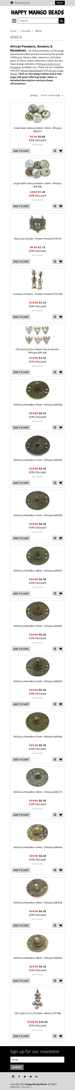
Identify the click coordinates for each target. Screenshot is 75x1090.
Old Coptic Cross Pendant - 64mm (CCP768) (37, 1013)
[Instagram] (13, 1076)
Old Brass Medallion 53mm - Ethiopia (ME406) (37, 736)
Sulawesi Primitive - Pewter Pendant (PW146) (37, 294)
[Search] (61, 21)
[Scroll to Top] (69, 1076)
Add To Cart (21, 151)
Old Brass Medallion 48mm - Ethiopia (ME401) (37, 570)
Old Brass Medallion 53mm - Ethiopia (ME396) (37, 515)
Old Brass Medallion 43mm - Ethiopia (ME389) (37, 404)
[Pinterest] (31, 1076)
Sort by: (34, 95)
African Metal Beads (32, 70)
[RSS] (36, 1076)
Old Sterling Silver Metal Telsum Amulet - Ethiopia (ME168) (37, 351)
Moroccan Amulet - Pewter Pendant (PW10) (37, 238)
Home (13, 31)
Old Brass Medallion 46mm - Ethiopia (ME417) (37, 792)
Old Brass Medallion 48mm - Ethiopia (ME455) (37, 958)
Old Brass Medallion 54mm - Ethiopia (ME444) (37, 847)
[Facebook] (19, 1076)
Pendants (26, 31)
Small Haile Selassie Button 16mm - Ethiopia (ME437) (38, 129)
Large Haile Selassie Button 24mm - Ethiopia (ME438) (37, 185)
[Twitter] (25, 1076)
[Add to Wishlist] (60, 150)
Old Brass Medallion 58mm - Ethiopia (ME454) (37, 902)
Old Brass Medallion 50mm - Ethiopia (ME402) (37, 626)
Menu (60, 2)
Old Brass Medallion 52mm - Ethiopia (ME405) (37, 681)
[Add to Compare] (54, 150)
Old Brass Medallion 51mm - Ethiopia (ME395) (37, 460)
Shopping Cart (22, 2)
